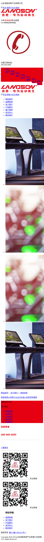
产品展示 (23, 76)
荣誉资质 (24, 393)
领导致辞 (33, 397)
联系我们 (39, 82)
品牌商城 (12, 72)
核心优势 (26, 397)
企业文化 (19, 397)
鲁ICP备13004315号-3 (17, 533)
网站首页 (7, 70)
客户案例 (28, 78)
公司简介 (11, 397)
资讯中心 (33, 80)
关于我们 (18, 74)
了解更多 (4, 448)
